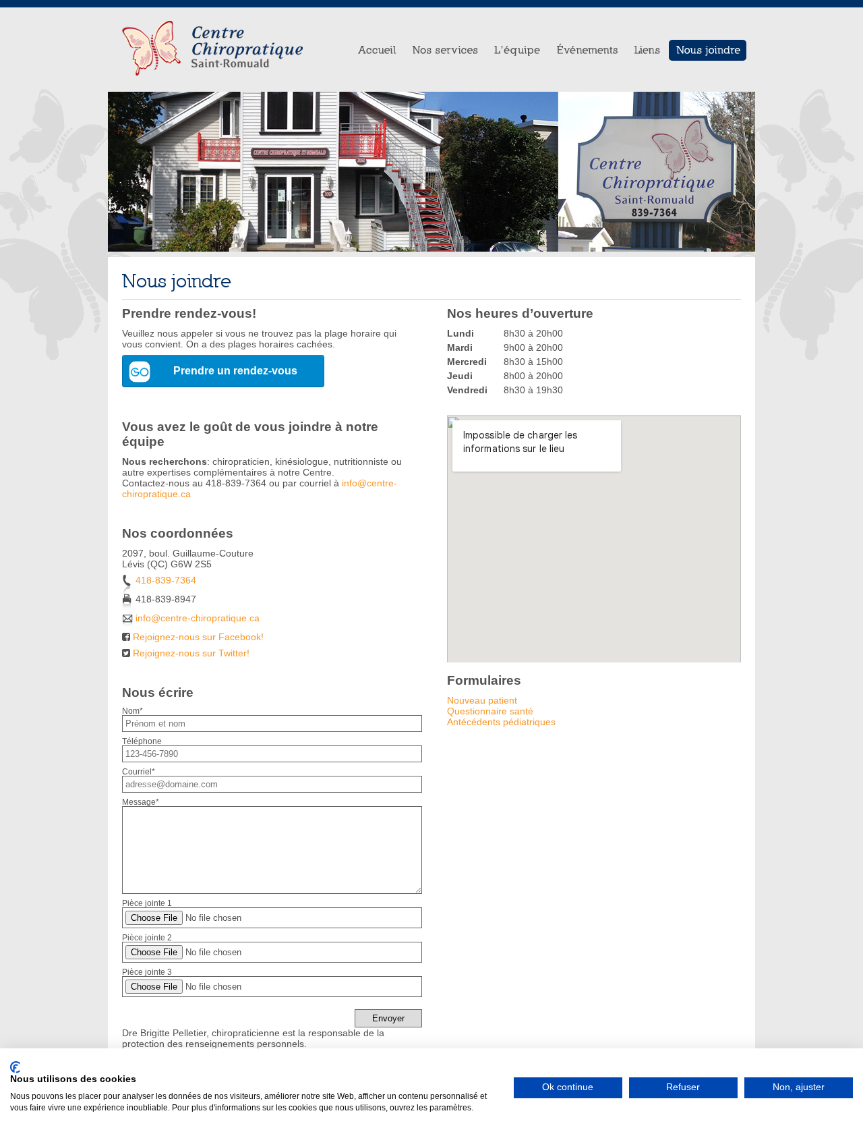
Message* (140, 802)
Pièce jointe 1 (147, 903)
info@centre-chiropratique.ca (198, 618)
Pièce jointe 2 (147, 938)
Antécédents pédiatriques (501, 721)
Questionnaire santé (490, 711)
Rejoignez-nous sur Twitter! (191, 653)
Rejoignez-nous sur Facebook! (198, 636)
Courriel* (138, 772)
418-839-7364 (166, 580)
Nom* (132, 711)
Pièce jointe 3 (147, 972)
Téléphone (142, 741)
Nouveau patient (482, 700)
